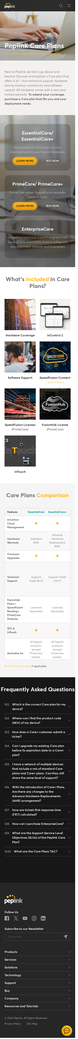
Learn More (55, 382)
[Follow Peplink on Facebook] (7, 918)
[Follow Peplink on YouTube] (25, 918)
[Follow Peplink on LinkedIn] (43, 918)
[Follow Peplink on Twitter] (16, 918)
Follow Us (11, 912)
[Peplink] (10, 5)
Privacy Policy (13, 1024)
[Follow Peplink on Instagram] (34, 918)
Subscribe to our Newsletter (24, 928)
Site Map (32, 1024)
